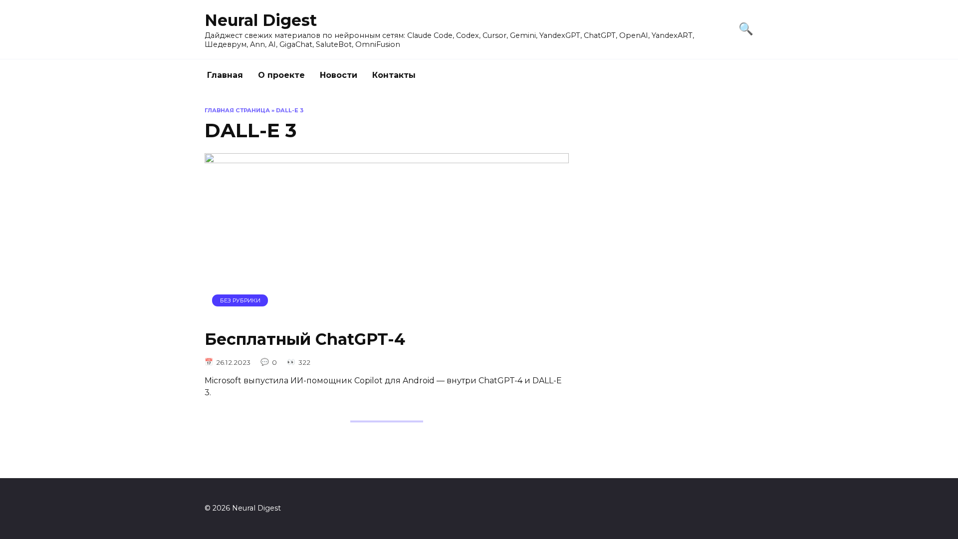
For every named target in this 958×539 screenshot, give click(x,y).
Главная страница (237, 110)
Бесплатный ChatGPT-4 (305, 339)
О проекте (281, 75)
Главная (225, 75)
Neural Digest (261, 20)
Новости (338, 75)
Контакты (394, 75)
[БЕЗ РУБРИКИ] (387, 314)
